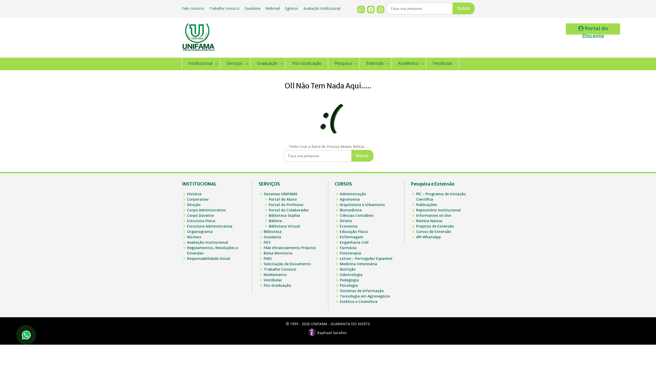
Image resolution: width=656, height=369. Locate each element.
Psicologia (349, 285)
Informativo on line (433, 215)
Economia (348, 226)
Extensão (375, 63)
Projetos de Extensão (435, 226)
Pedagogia (349, 280)
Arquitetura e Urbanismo (362, 204)
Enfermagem (351, 236)
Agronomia (350, 199)
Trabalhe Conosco (280, 269)
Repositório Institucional (438, 210)
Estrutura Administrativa (209, 226)
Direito (346, 220)
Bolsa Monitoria (278, 253)
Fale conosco (193, 8)
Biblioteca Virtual (284, 226)
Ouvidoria (252, 8)
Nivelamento (275, 274)
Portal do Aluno (283, 199)
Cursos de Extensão (433, 231)
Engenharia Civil (354, 242)
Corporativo (198, 199)
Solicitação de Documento (287, 263)
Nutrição (348, 269)
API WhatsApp (428, 236)
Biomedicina (351, 210)
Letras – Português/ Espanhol (366, 258)
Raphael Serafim (332, 332)
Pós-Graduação (307, 63)
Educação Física (354, 231)
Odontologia (351, 274)
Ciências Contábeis (357, 215)
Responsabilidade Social (208, 258)
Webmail (273, 8)
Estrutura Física (201, 220)
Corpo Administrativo (206, 210)
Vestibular (443, 63)
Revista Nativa (429, 220)
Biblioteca (273, 231)
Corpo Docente (200, 215)
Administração (353, 193)
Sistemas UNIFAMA (280, 193)
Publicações (426, 204)
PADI (268, 258)
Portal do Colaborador (289, 210)
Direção (194, 204)
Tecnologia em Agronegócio (365, 296)
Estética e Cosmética (358, 301)
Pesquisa (343, 63)
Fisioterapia (350, 253)
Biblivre (275, 220)
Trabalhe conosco (224, 8)
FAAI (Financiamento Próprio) (289, 247)
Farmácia (348, 247)
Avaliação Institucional (322, 8)
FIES (267, 242)
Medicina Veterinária (358, 263)
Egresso (292, 8)
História (194, 193)
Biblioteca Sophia (284, 215)
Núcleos (194, 236)
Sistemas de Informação (362, 290)
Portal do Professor (286, 204)
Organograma (200, 231)
